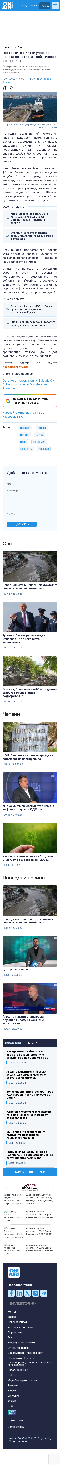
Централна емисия (16, 969)
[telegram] (43, 1293)
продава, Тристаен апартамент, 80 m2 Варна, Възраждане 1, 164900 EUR (39, 1231)
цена (23, 441)
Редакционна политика (22, 1342)
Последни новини (28, 6)
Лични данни (15, 1420)
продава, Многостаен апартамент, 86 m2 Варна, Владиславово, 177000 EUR (39, 1248)
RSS (10, 1406)
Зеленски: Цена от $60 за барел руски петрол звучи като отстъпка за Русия (31, 309)
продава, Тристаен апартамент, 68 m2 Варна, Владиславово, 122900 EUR (39, 1214)
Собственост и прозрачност (25, 1353)
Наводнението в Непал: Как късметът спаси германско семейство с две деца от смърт (28, 1054)
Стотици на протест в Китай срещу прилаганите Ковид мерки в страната (32, 235)
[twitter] (27, 1293)
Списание (14, 1395)
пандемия (39, 441)
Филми (12, 1401)
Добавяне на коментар (28, 472)
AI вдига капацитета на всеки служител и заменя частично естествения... (23, 1020)
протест (25, 427)
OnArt (12, 1412)
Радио (12, 1390)
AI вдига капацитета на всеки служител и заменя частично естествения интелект (26, 1074)
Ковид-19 (26, 448)
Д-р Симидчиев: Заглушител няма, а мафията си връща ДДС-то (28, 807)
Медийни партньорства (22, 1380)
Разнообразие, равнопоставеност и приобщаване (30, 1363)
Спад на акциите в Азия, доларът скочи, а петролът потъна (32, 323)
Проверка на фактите (21, 1358)
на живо (44, 6)
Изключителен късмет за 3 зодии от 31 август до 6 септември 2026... (29, 858)
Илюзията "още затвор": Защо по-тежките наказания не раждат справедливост (29, 1114)
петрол (24, 434)
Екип (10, 1337)
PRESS (12, 1375)
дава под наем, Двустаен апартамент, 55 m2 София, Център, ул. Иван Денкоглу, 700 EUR (39, 1199)
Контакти (13, 1312)
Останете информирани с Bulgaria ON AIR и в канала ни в (29, 384)
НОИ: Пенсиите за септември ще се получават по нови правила (28, 757)
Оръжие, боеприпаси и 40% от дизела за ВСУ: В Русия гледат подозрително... (30, 693)
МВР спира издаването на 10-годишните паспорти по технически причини (26, 1134)
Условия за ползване (20, 1327)
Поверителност (17, 1322)
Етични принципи (18, 1348)
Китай (40, 434)
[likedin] (19, 1293)
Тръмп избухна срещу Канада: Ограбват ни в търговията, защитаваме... (24, 639)
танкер (41, 427)
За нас (12, 1317)
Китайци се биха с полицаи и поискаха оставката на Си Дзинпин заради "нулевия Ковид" (29, 218)
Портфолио (15, 1332)
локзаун (44, 448)
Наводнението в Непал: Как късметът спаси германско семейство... (30, 586)
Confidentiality (16, 1427)
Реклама (13, 1385)
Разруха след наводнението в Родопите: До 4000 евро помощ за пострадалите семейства (29, 1154)
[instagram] (35, 1293)
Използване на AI (18, 1370)
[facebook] (11, 1293)
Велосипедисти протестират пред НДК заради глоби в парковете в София (29, 1094)
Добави (21, 524)
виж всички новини (30, 1171)
